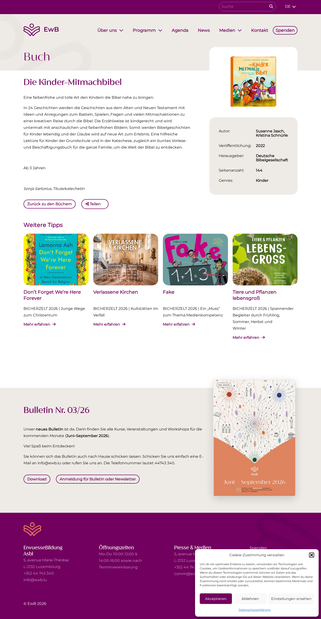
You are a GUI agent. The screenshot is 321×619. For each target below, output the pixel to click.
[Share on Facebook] (105, 204)
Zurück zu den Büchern (49, 204)
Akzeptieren (216, 598)
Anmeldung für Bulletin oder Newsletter (98, 479)
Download (37, 479)
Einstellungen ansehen (291, 598)
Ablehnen (250, 598)
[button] (311, 555)
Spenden (258, 548)
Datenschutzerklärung (254, 609)
